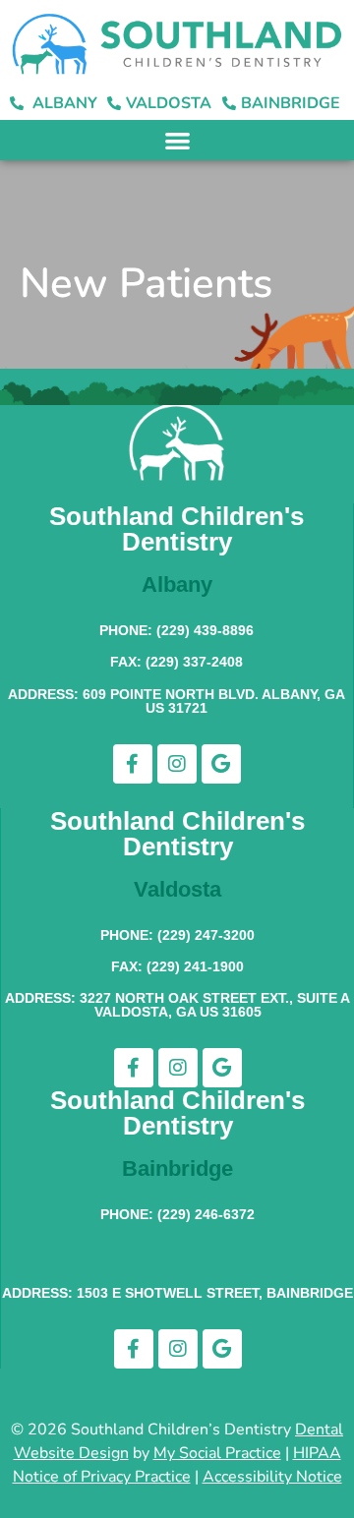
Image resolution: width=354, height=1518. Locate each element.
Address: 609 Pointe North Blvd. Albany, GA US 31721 (176, 701)
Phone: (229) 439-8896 (176, 630)
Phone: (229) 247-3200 (177, 935)
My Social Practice (217, 1453)
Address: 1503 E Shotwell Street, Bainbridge (177, 1293)
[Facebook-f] (132, 764)
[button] (177, 140)
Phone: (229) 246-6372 (177, 1214)
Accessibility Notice (272, 1477)
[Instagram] (177, 764)
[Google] (221, 764)
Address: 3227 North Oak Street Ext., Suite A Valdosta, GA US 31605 (177, 1005)
